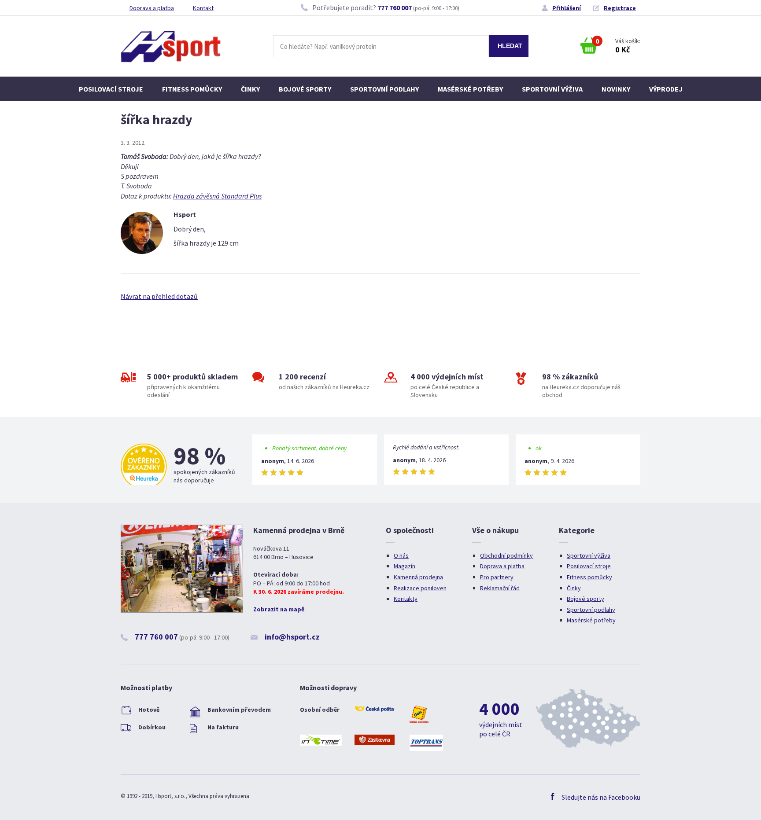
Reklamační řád (500, 588)
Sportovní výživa (552, 89)
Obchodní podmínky (506, 555)
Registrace (620, 8)
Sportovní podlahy (384, 89)
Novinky (616, 89)
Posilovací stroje (111, 89)
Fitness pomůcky (192, 89)
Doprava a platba (151, 8)
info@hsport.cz (292, 637)
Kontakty (405, 599)
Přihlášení (566, 8)
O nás (401, 555)
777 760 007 (394, 7)
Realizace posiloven (420, 588)
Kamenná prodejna (418, 577)
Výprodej (666, 89)
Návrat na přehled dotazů (159, 296)
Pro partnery (496, 577)
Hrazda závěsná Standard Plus (217, 195)
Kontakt (203, 8)
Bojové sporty (305, 89)
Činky (250, 89)
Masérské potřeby (470, 89)
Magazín (404, 566)
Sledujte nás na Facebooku (601, 797)
